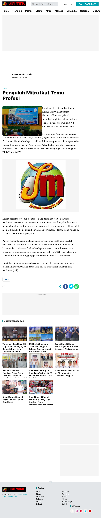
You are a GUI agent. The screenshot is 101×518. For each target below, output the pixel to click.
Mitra (48, 11)
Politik (28, 11)
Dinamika (72, 11)
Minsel (64, 499)
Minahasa (40, 496)
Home (5, 11)
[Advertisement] (50, 33)
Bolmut (39, 504)
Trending (17, 11)
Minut (38, 501)
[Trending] (71, 3)
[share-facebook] (65, 286)
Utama (38, 11)
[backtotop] (50, 483)
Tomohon (65, 494)
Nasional (84, 11)
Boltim (64, 496)
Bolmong (39, 499)
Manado (59, 11)
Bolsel (64, 504)
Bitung (38, 494)
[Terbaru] (65, 3)
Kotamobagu (67, 501)
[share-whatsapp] (76, 286)
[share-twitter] (71, 286)
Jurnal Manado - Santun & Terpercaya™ (14, 495)
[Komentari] (3, 286)
